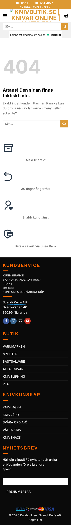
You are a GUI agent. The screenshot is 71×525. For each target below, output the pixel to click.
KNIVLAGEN (12, 407)
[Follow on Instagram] (13, 321)
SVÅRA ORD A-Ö (15, 422)
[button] (5, 15)
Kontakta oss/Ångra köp (23, 292)
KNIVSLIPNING (14, 376)
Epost (7, 469)
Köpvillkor (35, 520)
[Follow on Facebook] (6, 321)
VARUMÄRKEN (14, 346)
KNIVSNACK (12, 437)
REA (6, 384)
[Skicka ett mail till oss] (20, 321)
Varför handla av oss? (22, 279)
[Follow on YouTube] (27, 321)
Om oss (8, 288)
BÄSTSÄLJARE (14, 361)
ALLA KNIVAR (13, 369)
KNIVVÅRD (11, 415)
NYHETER (10, 354)
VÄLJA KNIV (12, 430)
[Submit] (64, 26)
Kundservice (13, 275)
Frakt (8, 283)
